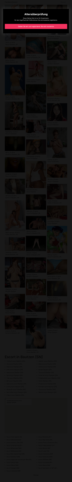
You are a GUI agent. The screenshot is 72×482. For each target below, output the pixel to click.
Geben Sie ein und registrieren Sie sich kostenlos (36, 26)
